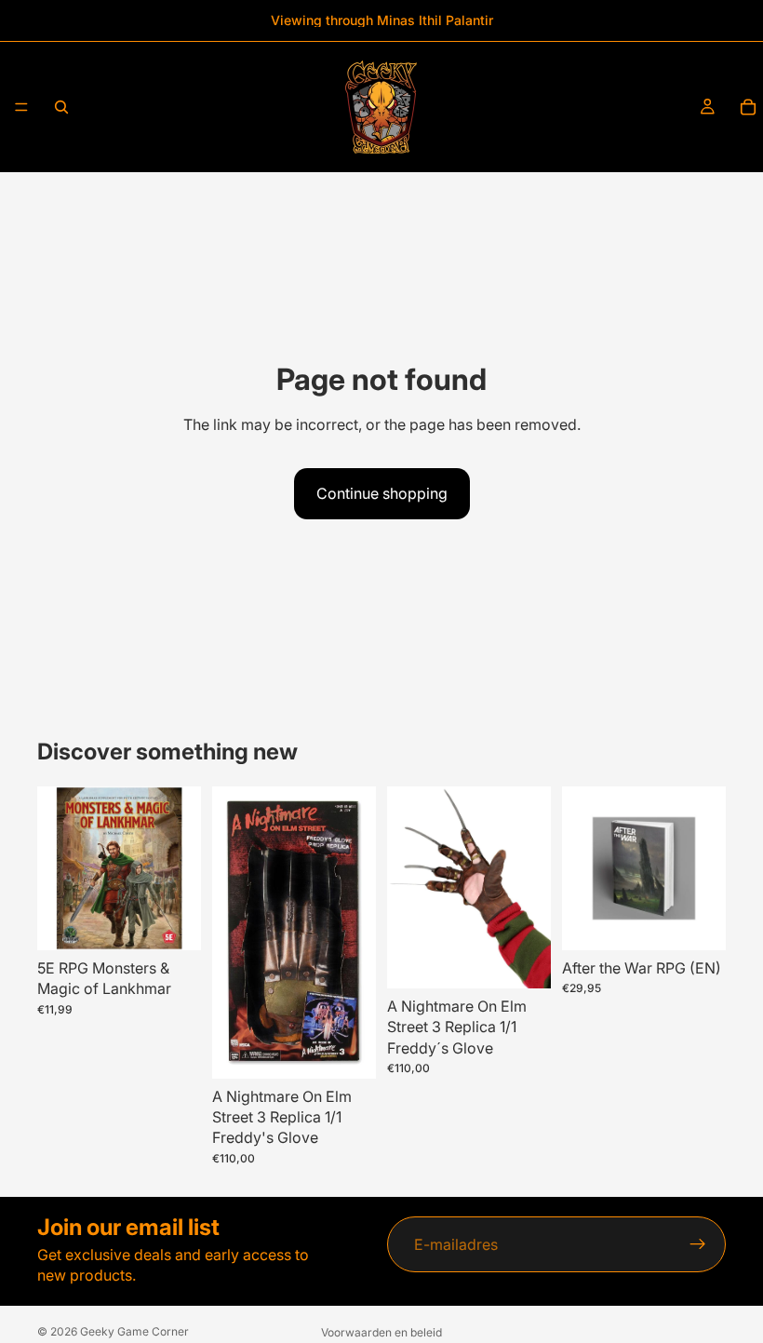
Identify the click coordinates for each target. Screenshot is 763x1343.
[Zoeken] (61, 107)
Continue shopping (382, 493)
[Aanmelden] (697, 1244)
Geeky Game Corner (134, 1331)
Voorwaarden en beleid (381, 1332)
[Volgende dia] (355, 932)
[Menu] (21, 107)
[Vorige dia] (232, 932)
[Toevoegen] (172, 921)
